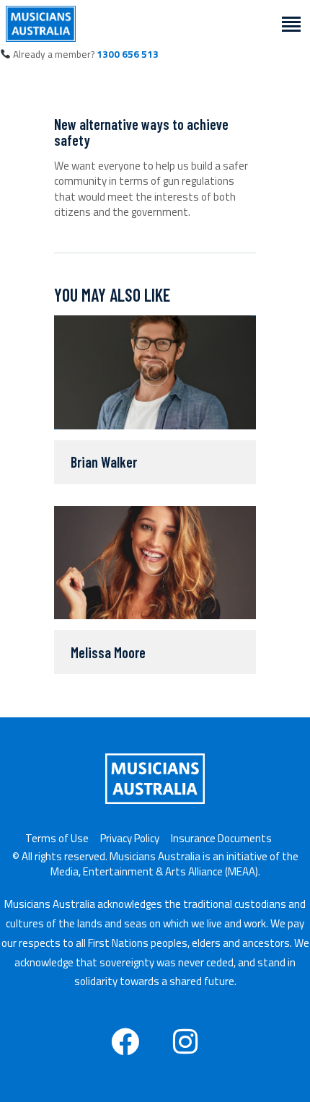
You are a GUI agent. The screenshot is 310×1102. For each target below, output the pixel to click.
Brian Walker (104, 462)
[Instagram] (185, 1041)
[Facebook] (125, 1041)
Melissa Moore (108, 652)
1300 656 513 (128, 54)
